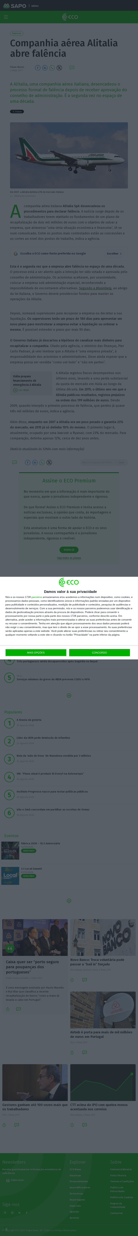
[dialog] (69, 618)
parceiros (36, 597)
